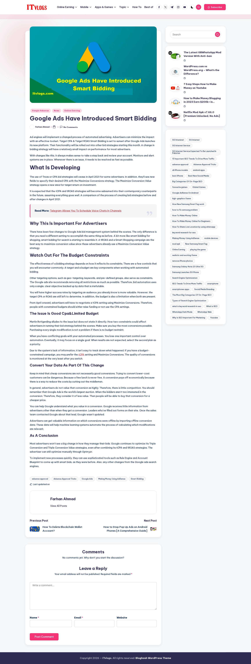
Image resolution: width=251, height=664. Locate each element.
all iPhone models (180, 170)
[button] (215, 7)
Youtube (214, 317)
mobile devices (211, 238)
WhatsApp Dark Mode (182, 312)
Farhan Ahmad (63, 499)
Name (34, 617)
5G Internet (194, 140)
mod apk (176, 244)
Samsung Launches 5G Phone (185, 272)
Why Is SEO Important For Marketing (188, 317)
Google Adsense (40, 111)
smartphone (212, 283)
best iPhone (177, 176)
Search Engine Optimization (184, 278)
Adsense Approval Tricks (65, 479)
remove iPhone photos (182, 261)
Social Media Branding (204, 289)
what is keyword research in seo (186, 306)
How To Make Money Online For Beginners (191, 221)
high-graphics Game (181, 198)
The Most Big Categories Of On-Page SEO (191, 295)
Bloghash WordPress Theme (153, 658)
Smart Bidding (137, 479)
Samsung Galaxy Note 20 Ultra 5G (188, 266)
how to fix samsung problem (185, 210)
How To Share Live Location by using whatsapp (193, 227)
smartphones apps (180, 289)
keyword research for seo (184, 232)
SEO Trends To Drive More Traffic (187, 283)
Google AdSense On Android (185, 193)
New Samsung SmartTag (196, 244)
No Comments (70, 127)
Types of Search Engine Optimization (189, 300)
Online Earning (72, 111)
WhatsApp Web (204, 312)
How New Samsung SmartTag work (188, 204)
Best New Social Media (198, 176)
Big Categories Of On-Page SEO (187, 181)
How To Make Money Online (184, 215)
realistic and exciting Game (184, 255)
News (56, 111)
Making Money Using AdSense (111, 479)
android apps (199, 170)
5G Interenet (178, 140)
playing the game (198, 249)
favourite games (179, 187)
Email (78, 617)
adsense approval (40, 479)
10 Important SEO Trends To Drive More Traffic (193, 159)
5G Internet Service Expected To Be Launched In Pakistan (194, 152)
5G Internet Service (181, 145)
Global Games (199, 187)
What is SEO (211, 306)
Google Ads (87, 479)
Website (122, 617)
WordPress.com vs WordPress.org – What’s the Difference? (201, 70)
